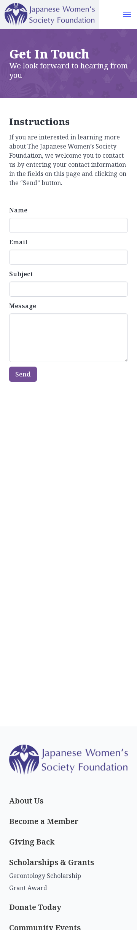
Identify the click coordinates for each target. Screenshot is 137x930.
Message (22, 306)
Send (23, 374)
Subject (21, 274)
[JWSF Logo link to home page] (49, 14)
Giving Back (31, 842)
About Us (26, 801)
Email (18, 242)
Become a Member (43, 821)
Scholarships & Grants (51, 862)
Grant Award (28, 888)
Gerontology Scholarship (45, 875)
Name (18, 210)
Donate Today (35, 907)
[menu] (127, 14)
